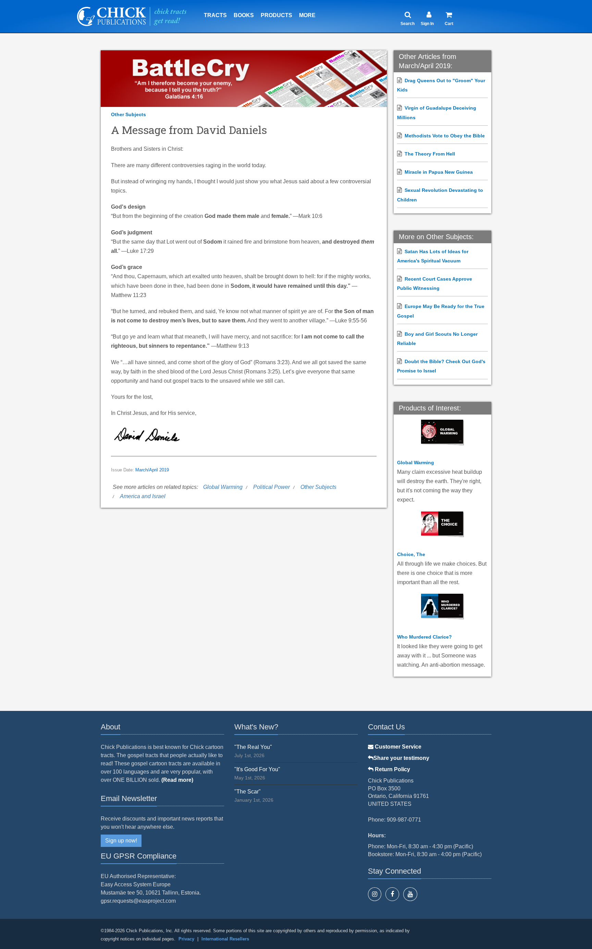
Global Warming (223, 487)
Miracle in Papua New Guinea (439, 172)
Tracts (215, 15)
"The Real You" (253, 747)
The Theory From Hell (430, 154)
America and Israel (142, 496)
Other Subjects (128, 114)
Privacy (186, 938)
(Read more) (177, 780)
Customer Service (397, 747)
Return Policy (391, 769)
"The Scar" (247, 791)
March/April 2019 (152, 470)
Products (276, 15)
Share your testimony (401, 758)
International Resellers (225, 938)
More (307, 15)
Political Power (271, 487)
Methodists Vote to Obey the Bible (445, 135)
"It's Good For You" (257, 769)
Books (244, 15)
